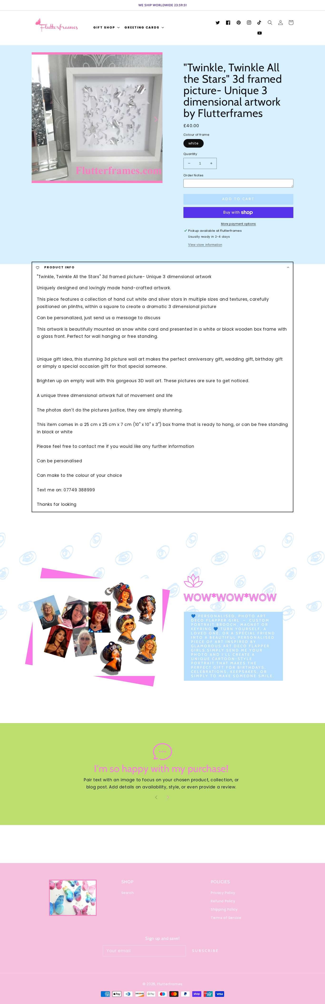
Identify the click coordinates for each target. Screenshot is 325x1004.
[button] (106, 28)
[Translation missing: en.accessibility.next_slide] (155, 119)
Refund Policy (223, 901)
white (193, 143)
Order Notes (193, 175)
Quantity (190, 154)
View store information (205, 244)
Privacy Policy (223, 892)
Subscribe (205, 951)
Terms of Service (226, 917)
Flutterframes (169, 984)
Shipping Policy (224, 909)
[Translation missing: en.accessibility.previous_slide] (38, 119)
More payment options (238, 224)
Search (127, 892)
